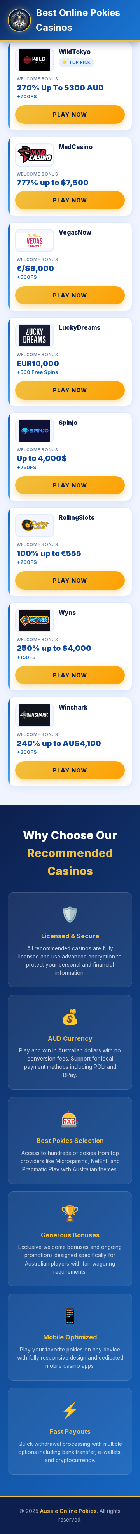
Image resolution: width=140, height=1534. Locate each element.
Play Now (70, 114)
